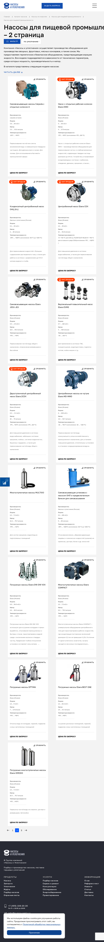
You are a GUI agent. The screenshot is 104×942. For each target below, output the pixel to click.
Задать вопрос (52, 5)
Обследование (50, 889)
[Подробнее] (28, 88)
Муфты (7, 889)
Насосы (7, 880)
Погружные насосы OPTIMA (23, 687)
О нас (87, 880)
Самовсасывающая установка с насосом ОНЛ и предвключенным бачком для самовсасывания (73, 495)
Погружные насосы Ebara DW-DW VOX (28, 585)
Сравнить (40, 79)
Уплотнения (9, 886)
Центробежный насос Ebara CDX (73, 206)
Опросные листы (12, 895)
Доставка (88, 892)
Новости (88, 886)
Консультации (49, 886)
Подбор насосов (11, 892)
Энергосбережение (52, 892)
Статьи (87, 889)
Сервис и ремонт (51, 883)
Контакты (88, 895)
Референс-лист (91, 883)
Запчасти (8, 883)
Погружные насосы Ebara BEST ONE (74, 687)
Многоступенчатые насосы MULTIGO (27, 492)
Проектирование (51, 895)
